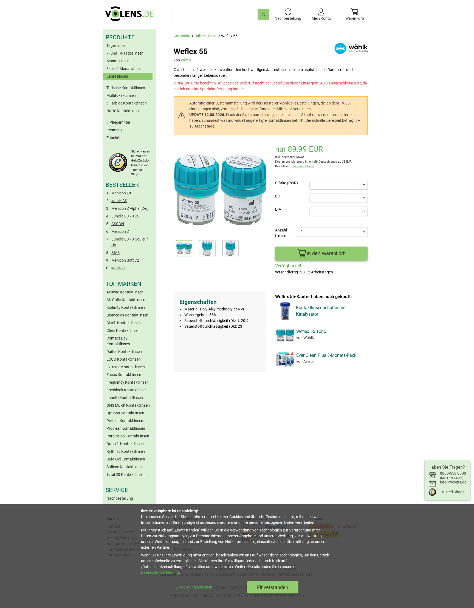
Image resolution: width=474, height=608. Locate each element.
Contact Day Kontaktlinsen (118, 341)
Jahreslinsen (117, 76)
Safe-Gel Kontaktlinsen (125, 459)
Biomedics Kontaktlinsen (127, 315)
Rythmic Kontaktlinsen (125, 451)
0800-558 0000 (453, 473)
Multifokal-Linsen (121, 95)
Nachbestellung (119, 498)
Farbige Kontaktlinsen (128, 103)
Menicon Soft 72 (125, 260)
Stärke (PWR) (286, 183)
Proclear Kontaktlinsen (125, 428)
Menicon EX (121, 193)
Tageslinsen (116, 45)
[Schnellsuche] (263, 14)
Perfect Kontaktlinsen (124, 420)
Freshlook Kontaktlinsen (127, 390)
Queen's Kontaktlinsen (125, 444)
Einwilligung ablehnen (194, 587)
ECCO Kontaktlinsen (123, 359)
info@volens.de (453, 482)
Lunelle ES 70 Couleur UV (129, 242)
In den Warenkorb (326, 253)
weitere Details (303, 166)
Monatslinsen (117, 61)
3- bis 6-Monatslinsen (124, 68)
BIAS (115, 252)
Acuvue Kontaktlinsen (124, 292)
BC (277, 196)
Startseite (182, 36)
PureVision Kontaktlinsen (127, 436)
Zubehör (113, 137)
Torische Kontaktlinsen (125, 88)
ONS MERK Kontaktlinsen (128, 405)
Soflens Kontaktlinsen (124, 467)
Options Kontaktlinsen (125, 413)
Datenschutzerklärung (160, 572)
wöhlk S (118, 268)
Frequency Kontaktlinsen (127, 382)
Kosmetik (114, 130)
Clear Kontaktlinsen (123, 330)
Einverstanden (272, 587)
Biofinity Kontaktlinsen (125, 307)
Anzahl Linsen (281, 233)
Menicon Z (120, 231)
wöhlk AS (119, 201)
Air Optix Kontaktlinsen (125, 300)
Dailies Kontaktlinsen (124, 351)
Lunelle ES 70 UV (125, 216)
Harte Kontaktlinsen (123, 111)
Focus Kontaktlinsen (123, 374)
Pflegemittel (119, 122)
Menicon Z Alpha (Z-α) (130, 208)
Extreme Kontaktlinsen (125, 367)
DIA (278, 209)
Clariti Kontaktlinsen (123, 323)
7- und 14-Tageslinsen (124, 53)
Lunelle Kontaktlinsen (124, 397)
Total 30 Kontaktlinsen (125, 474)
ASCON (117, 224)
